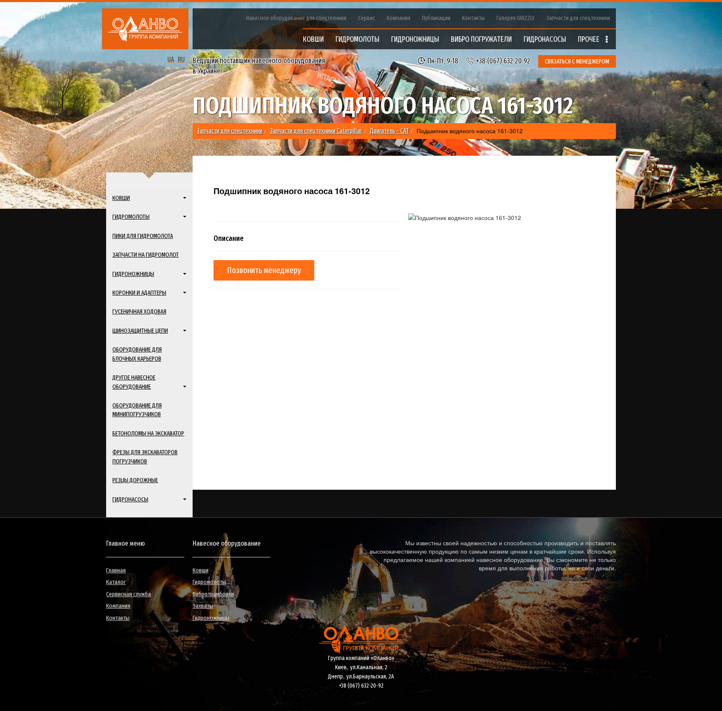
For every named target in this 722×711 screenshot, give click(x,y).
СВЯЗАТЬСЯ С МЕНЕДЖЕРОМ (577, 61)
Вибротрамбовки (213, 594)
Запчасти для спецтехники (578, 18)
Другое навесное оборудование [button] (133, 382)
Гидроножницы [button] (133, 274)
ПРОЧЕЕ (589, 39)
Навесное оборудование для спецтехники (296, 18)
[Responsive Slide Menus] (145, 28)
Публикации (436, 18)
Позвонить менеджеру (264, 270)
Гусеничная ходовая (139, 311)
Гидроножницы (211, 618)
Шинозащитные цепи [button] (140, 330)
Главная (116, 570)
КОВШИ (313, 39)
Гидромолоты (209, 582)
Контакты (473, 18)
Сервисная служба (128, 594)
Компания (398, 18)
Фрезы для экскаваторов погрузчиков (145, 456)
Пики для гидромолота (142, 236)
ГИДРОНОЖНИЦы (415, 39)
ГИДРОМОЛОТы (357, 39)
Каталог (116, 582)
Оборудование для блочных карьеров (137, 354)
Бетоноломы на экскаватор (148, 433)
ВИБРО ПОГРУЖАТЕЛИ (481, 39)
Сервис (366, 18)
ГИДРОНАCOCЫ (545, 39)
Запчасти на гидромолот (145, 254)
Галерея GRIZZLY (515, 18)
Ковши (200, 570)
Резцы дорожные (135, 480)
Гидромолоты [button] (131, 216)
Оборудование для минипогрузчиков (137, 410)
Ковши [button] (121, 198)
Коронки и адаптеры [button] (139, 292)
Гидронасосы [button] (130, 499)
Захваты (203, 606)
